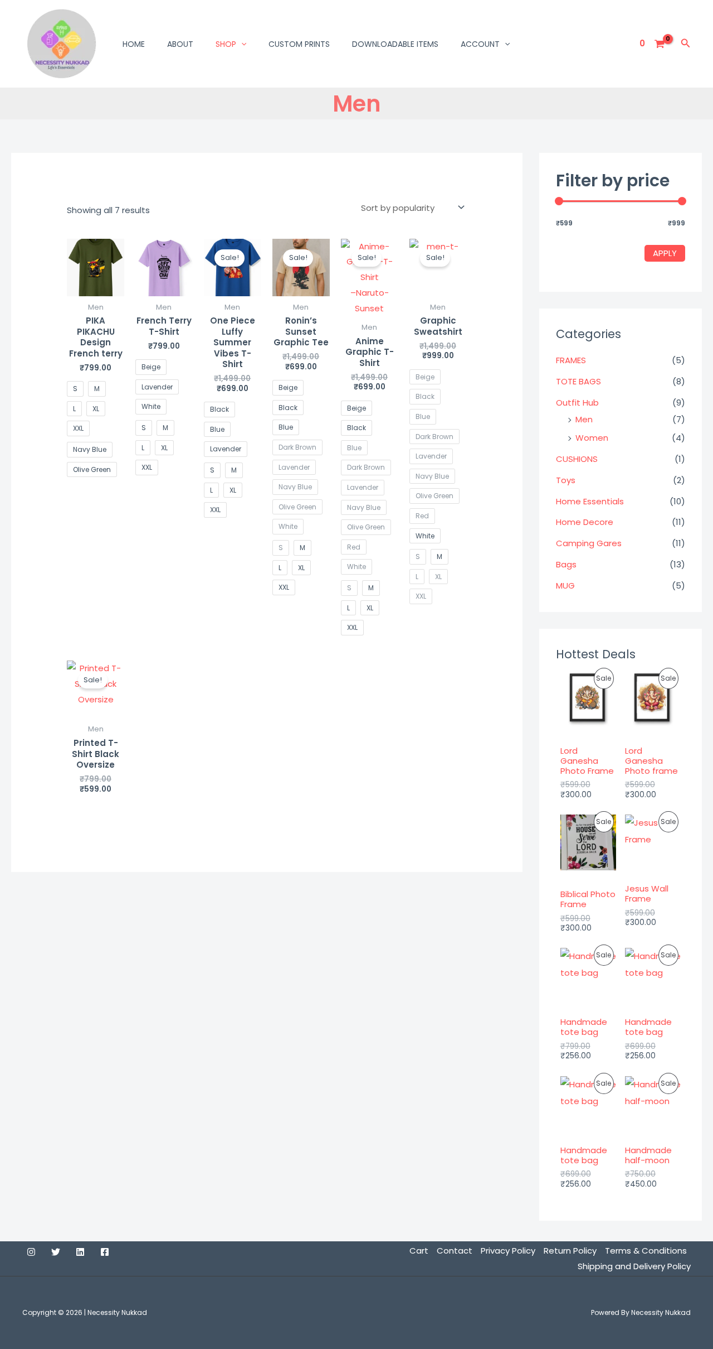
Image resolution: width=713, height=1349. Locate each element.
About (180, 44)
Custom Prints (299, 44)
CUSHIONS (577, 459)
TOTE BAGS (578, 381)
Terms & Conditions (646, 1250)
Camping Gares (589, 543)
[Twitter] (56, 1252)
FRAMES (571, 360)
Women (591, 438)
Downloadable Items (395, 44)
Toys (565, 480)
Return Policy (570, 1250)
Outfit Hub (577, 402)
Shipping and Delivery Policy (634, 1266)
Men (584, 419)
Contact (454, 1250)
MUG (565, 585)
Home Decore (584, 522)
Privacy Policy (508, 1250)
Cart (418, 1250)
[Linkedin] (80, 1252)
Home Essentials (590, 501)
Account (480, 44)
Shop (226, 44)
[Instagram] (31, 1252)
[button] (241, 44)
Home (134, 44)
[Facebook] (105, 1252)
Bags (566, 564)
